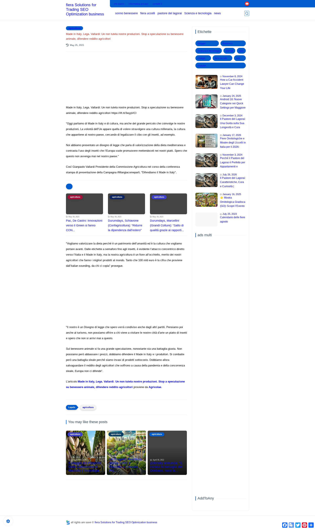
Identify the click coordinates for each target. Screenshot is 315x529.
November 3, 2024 (232, 154)
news (217, 13)
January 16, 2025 (231, 194)
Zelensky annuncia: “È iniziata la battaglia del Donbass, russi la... (166, 466)
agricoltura (74, 28)
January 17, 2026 (231, 135)
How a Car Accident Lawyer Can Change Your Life (232, 84)
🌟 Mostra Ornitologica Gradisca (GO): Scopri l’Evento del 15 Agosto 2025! (232, 202)
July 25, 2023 (229, 214)
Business (228, 43)
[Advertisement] (126, 83)
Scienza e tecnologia (197, 13)
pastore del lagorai (170, 13)
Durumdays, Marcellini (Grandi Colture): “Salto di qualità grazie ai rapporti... (167, 225)
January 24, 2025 (231, 95)
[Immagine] (206, 82)
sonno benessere (126, 13)
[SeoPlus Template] (68, 522)
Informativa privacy (138, 3)
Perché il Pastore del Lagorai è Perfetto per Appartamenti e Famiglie (232, 163)
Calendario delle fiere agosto (232, 219)
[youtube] (247, 3)
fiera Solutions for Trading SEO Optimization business (85, 9)
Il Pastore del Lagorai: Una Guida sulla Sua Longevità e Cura (232, 123)
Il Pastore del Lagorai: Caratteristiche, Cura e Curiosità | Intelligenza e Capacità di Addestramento (232, 183)
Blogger (202, 43)
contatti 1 (157, 3)
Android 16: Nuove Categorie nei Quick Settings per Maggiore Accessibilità (233, 104)
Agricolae (155, 387)
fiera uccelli (147, 13)
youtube (202, 65)
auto (241, 50)
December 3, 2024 (232, 115)
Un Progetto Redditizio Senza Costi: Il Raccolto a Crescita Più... (125, 464)
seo (238, 58)
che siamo (119, 3)
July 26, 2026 (229, 174)
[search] (246, 13)
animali (229, 50)
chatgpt (201, 58)
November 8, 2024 (232, 76)
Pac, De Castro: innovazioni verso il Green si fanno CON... (84, 225)
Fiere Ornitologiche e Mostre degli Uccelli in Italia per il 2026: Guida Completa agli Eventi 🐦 (233, 143)
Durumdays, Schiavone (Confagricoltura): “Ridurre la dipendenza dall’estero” (125, 225)
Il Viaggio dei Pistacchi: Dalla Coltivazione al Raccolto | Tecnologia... (85, 466)
